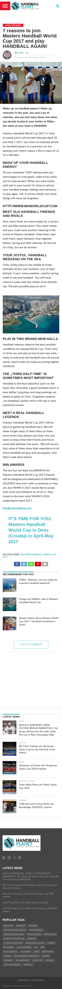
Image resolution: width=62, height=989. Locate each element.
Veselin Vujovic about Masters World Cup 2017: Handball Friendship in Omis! (38, 621)
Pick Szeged (50, 934)
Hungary (28, 965)
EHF (42, 947)
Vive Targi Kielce (12, 965)
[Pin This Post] (38, 563)
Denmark (31, 939)
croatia (50, 960)
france (51, 943)
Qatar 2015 (38, 960)
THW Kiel (33, 926)
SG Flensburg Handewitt (26, 956)
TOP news (8, 926)
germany (8, 960)
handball (21, 926)
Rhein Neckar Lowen (14, 934)
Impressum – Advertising (31, 980)
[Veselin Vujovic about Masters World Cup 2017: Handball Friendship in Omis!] (10, 623)
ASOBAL (7, 956)
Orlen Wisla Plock (35, 943)
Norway (45, 956)
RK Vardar (9, 947)
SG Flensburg (11, 952)
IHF (36, 947)
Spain (36, 952)
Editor (21, 52)
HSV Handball (22, 960)
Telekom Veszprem (13, 943)
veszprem (25, 952)
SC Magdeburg (24, 947)
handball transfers (14, 939)
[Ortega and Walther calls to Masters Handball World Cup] (10, 604)
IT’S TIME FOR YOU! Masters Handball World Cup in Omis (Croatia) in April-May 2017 (30, 530)
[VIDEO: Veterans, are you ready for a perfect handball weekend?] (10, 585)
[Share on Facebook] (17, 563)
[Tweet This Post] (24, 563)
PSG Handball (36, 930)
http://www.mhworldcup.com (30, 206)
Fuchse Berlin (34, 934)
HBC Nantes (47, 952)
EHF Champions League (15, 930)
